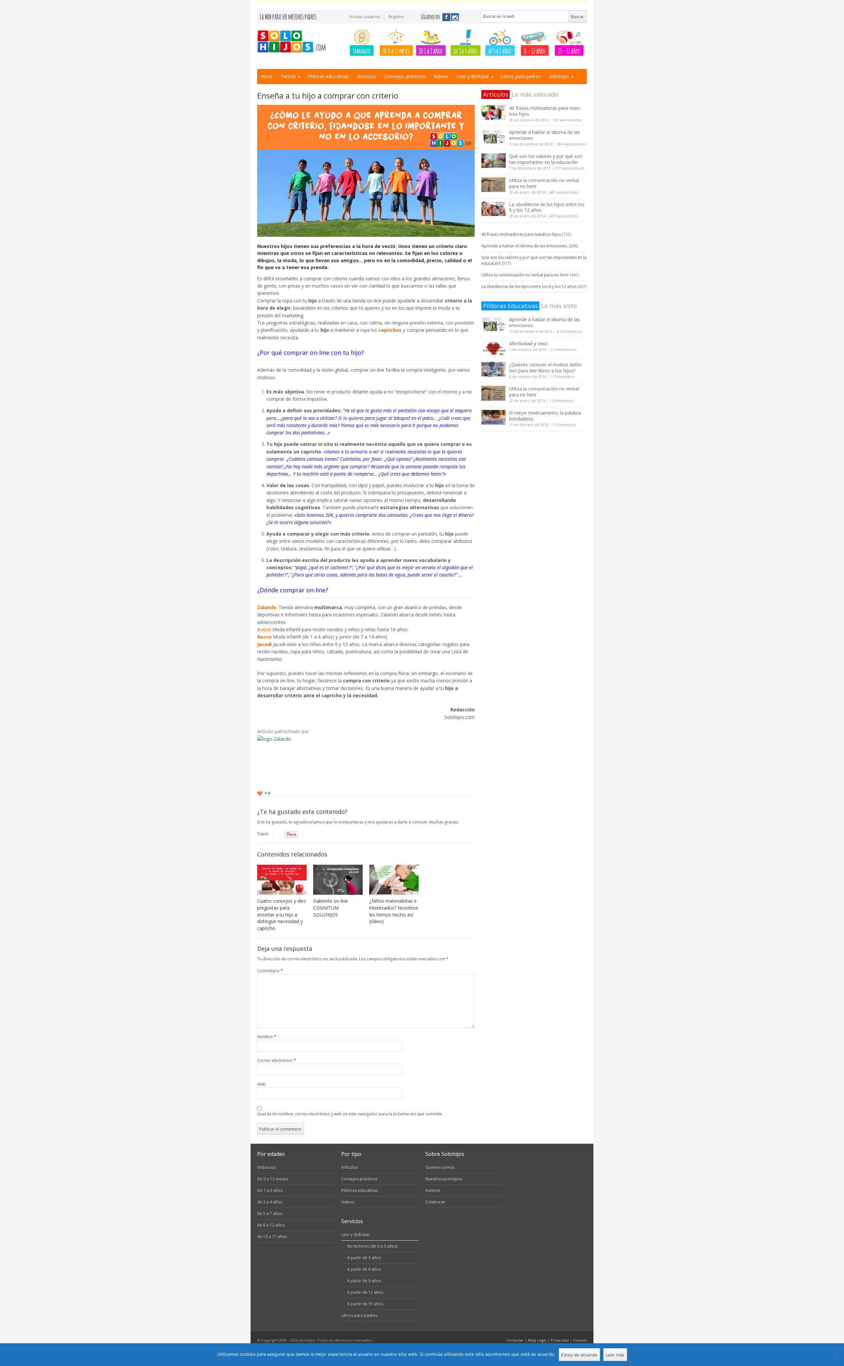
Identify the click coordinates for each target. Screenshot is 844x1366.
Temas (288, 76)
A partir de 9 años (364, 1281)
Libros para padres (521, 76)
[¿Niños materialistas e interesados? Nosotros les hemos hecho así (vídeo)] (394, 880)
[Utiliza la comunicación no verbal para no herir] (493, 184)
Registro (396, 16)
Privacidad (560, 1340)
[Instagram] (455, 17)
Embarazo (361, 50)
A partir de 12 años (365, 1292)
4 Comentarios (570, 331)
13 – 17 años (569, 50)
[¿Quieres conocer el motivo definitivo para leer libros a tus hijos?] (493, 369)
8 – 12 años (534, 50)
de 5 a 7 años (500, 50)
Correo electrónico (276, 1060)
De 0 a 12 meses (396, 50)
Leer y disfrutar (473, 76)
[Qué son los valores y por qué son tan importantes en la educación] (493, 160)
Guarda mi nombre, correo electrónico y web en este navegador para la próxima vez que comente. (350, 1114)
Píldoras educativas (328, 76)
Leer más (615, 1354)
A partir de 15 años (365, 1304)
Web (261, 1084)
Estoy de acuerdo (579, 1354)
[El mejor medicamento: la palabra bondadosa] (493, 417)
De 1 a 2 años (430, 50)
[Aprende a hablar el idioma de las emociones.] (493, 136)
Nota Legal (537, 1340)
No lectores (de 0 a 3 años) (372, 1246)
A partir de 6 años (364, 1269)
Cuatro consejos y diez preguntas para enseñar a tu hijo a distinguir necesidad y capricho (281, 915)
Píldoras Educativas (510, 306)
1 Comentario (563, 376)
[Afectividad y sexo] (493, 348)
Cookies (580, 1340)
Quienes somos (440, 1167)
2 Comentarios (563, 349)
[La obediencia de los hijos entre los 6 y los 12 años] (493, 209)
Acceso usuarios (364, 16)
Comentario (270, 971)
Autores (432, 1190)
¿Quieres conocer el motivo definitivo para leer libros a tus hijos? (546, 367)
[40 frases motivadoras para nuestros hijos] (493, 112)
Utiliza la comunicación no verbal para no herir (544, 183)
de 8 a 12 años (271, 1225)
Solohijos (559, 76)
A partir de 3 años (364, 1257)
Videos (441, 76)
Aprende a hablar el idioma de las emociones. (544, 135)
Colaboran (435, 1202)
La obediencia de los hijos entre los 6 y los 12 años (547, 207)
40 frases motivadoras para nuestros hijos (545, 111)
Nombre (266, 1037)
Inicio (266, 76)
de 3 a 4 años (465, 50)
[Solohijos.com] (293, 41)
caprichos (390, 330)
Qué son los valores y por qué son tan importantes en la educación (545, 159)
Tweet (262, 834)
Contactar (515, 1340)
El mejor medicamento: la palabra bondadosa (545, 416)
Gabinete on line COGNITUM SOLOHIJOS (330, 908)
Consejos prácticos (404, 76)
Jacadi (264, 644)
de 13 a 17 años (272, 1236)
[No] (835, 1354)
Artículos (366, 76)
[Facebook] (446, 17)
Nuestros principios (443, 1179)
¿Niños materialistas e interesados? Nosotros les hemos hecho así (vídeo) (393, 911)
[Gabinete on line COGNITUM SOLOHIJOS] (338, 880)
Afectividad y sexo (528, 343)
